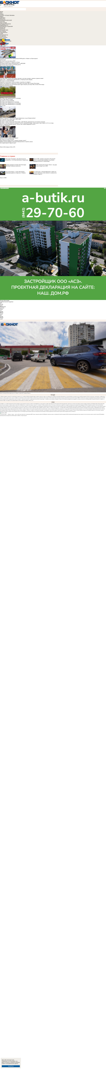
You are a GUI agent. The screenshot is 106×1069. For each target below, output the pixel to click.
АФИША (2, 14)
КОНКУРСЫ (2, 19)
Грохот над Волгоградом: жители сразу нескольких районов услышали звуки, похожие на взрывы (37, 408)
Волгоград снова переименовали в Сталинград (10, 104)
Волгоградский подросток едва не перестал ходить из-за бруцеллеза (40, 396)
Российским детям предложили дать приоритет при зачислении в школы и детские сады (83, 414)
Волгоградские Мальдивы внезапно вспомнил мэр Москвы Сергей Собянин (80, 407)
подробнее (11, 301)
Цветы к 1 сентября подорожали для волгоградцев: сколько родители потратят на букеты (17, 403)
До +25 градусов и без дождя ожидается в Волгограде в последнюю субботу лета (18, 400)
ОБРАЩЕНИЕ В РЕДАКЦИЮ (6, 26)
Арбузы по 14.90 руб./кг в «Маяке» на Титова (10, 62)
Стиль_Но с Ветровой (5, 125)
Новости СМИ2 (3, 177)
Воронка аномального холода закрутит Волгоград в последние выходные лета (70, 408)
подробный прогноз (4, 301)
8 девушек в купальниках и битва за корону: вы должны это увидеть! (15, 82)
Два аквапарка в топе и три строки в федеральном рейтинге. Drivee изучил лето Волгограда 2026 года (20, 407)
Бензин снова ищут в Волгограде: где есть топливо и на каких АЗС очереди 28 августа (15, 393)
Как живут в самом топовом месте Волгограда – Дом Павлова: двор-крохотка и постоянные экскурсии (22, 121)
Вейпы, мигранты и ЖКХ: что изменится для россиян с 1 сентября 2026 (52, 407)
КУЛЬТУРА (2, 21)
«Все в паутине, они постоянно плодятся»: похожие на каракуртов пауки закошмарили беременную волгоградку (33, 406)
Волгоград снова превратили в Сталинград (9, 101)
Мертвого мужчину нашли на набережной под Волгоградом (54, 414)
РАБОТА (8, 39)
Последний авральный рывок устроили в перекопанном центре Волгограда (63, 397)
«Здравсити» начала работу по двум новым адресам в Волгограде (47, 403)
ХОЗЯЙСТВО (3, 36)
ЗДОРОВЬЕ (2, 17)
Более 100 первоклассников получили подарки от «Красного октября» (21, 410)
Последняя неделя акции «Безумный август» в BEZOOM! (12, 63)
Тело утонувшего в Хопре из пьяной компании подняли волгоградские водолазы (81, 410)
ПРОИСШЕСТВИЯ (4, 30)
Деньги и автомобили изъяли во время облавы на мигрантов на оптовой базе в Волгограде (32, 397)
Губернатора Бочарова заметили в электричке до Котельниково (34, 411)
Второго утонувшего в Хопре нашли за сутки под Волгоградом (94, 406)
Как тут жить (3, 105)
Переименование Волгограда (6, 85)
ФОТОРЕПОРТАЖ (4, 35)
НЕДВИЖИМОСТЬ (4, 25)
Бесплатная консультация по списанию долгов (10, 64)
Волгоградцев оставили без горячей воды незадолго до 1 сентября (14, 396)
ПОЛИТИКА (2, 28)
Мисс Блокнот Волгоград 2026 (6, 65)
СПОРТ (1, 33)
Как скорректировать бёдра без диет (8, 142)
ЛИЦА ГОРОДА (3, 22)
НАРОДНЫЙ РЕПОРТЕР (5, 24)
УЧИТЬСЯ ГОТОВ (7, 41)
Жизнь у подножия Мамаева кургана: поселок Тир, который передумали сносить (17, 124)
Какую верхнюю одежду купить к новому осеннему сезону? (13, 140)
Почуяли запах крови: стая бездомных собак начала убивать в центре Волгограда (50, 410)
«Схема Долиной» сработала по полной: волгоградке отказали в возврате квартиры (76, 403)
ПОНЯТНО (11, 1066)
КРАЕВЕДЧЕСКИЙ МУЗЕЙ (6, 20)
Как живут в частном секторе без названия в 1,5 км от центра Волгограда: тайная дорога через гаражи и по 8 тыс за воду (27, 123)
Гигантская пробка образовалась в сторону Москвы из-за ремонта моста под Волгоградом (70, 396)
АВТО (1, 13)
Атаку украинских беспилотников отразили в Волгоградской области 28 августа (61, 411)
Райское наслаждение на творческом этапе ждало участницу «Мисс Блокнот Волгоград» (19, 83)
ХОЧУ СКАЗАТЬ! (3, 37)
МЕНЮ (1, 11)
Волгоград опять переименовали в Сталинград (10, 103)
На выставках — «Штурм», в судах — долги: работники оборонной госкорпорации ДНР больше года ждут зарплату (22, 414)
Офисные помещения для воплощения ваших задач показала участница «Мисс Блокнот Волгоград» (22, 84)
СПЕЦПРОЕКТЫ (3, 32)
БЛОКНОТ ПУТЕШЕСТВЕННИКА (7, 15)
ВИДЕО (1, 16)
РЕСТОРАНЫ (3, 31)
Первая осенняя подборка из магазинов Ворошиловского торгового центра (16, 141)
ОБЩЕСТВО (2, 27)
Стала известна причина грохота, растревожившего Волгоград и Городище (68, 406)
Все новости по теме (4, 61)
